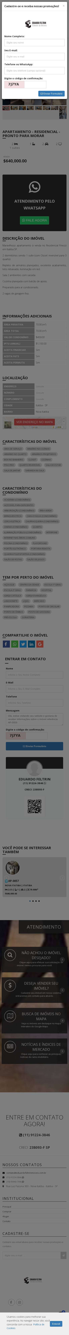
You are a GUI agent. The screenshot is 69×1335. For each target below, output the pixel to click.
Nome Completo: (14, 36)
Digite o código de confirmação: (23, 78)
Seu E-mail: (11, 50)
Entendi (56, 1323)
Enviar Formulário (52, 93)
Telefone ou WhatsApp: (18, 64)
